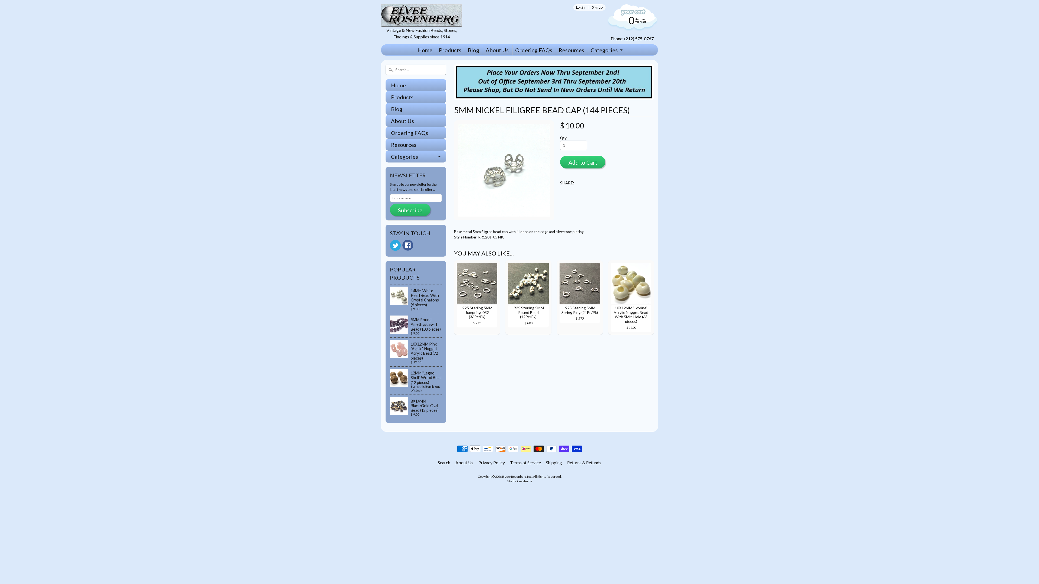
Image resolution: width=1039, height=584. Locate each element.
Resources (571, 50)
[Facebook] (407, 245)
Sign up (597, 7)
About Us (497, 50)
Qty (563, 138)
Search (444, 462)
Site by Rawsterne (519, 481)
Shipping (554, 462)
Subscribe (410, 210)
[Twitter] (395, 245)
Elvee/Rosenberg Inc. (517, 476)
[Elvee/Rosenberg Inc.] (421, 23)
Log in (580, 7)
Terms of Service (525, 462)
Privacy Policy (491, 462)
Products (450, 50)
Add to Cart (582, 162)
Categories (604, 50)
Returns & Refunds (584, 462)
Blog (473, 50)
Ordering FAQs (533, 50)
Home (424, 50)
